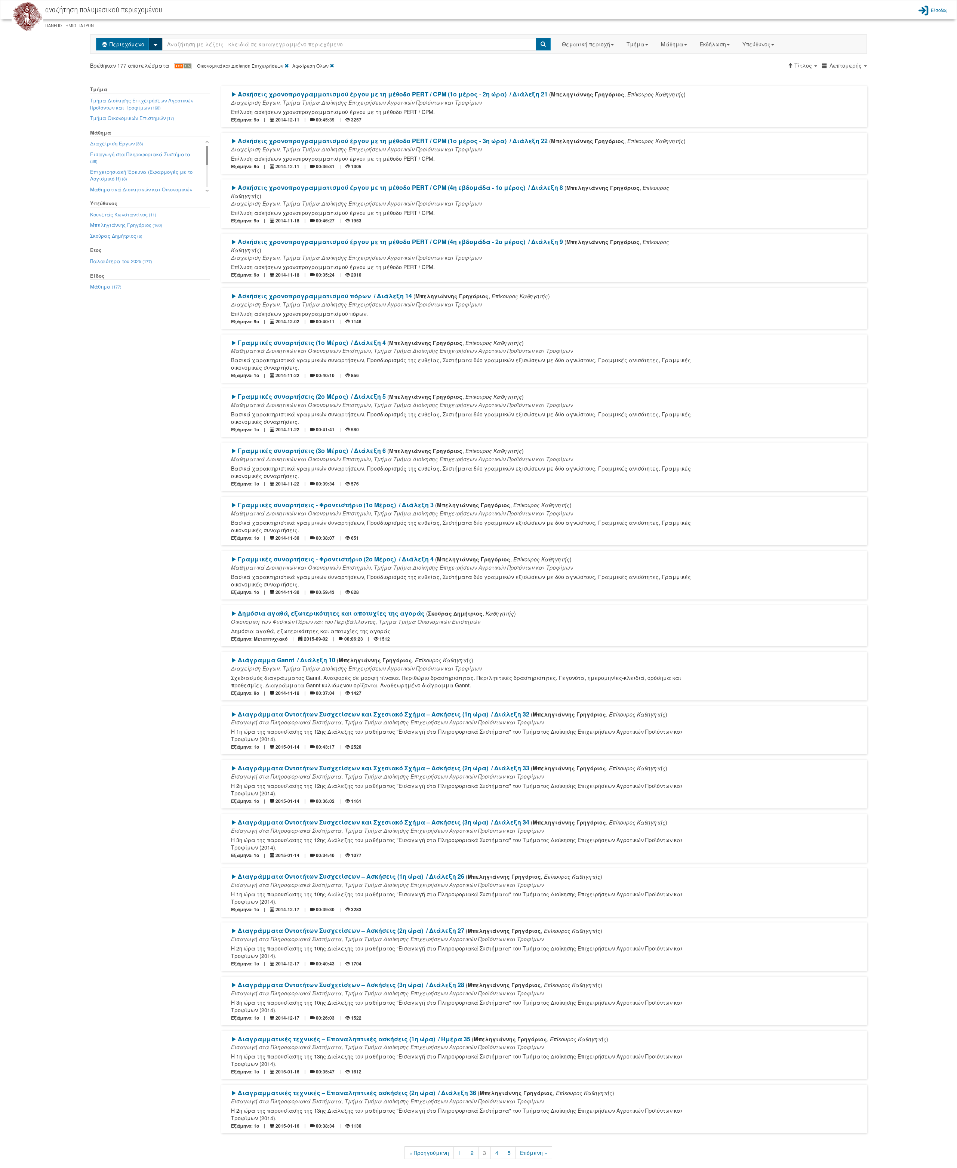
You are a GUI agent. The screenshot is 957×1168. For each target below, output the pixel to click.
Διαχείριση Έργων (116, 143)
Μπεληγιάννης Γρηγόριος (126, 224)
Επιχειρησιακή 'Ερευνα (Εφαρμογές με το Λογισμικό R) (141, 175)
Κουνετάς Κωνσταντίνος (123, 214)
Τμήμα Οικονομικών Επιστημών (132, 117)
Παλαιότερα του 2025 (121, 261)
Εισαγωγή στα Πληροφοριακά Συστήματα (140, 157)
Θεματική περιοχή (586, 44)
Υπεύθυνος (756, 44)
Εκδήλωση (713, 44)
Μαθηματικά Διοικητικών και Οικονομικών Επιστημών (141, 193)
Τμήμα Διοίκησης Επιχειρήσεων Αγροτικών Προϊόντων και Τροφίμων (141, 104)
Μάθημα (672, 44)
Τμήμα (635, 44)
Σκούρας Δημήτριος (116, 235)
